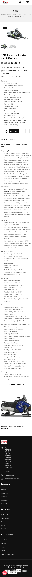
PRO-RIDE (11, 155)
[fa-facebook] (5, 76)
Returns (3, 547)
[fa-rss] (23, 567)
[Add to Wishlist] (23, 131)
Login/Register (5, 518)
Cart (2, 522)
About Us (3, 489)
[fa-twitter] (9, 76)
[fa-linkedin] (12, 76)
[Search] (20, 2)
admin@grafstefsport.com (12, 478)
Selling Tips (4, 496)
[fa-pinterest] (16, 76)
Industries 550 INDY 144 (15, 70)
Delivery (3, 550)
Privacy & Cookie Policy (7, 554)
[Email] (4, 573)
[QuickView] (27, 131)
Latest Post (4, 493)
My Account (4, 515)
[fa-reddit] (20, 76)
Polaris (25, 70)
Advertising (4, 500)
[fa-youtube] (17, 567)
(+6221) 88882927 (9, 475)
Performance (12, 151)
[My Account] (23, 2)
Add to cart (14, 131)
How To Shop (5, 540)
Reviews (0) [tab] (13, 139)
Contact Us (4, 504)
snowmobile (7, 191)
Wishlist (3, 525)
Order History (4, 529)
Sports (3, 72)
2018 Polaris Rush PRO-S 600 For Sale (12, 426)
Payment (3, 543)
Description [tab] (4, 139)
